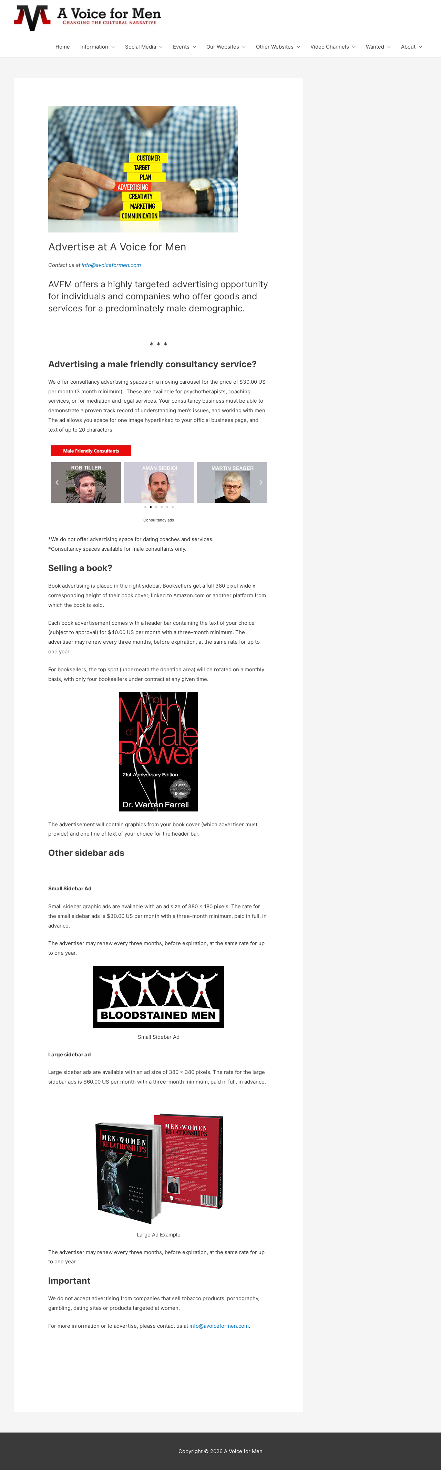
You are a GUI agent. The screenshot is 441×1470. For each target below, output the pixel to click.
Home (62, 46)
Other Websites (275, 46)
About (408, 46)
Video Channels (329, 46)
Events (181, 46)
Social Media (140, 46)
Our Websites (222, 46)
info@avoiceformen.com (111, 265)
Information (94, 46)
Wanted (375, 46)
